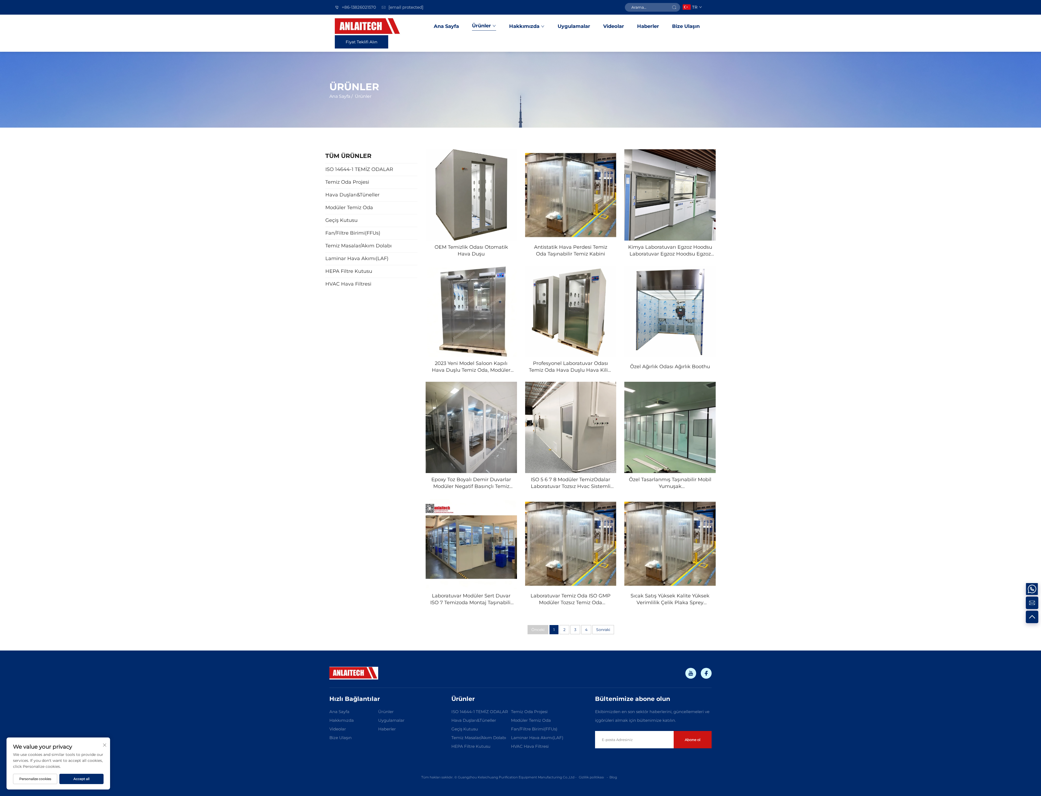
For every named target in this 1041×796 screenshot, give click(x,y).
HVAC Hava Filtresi (530, 746)
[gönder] (674, 7)
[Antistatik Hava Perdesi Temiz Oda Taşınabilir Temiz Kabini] (570, 195)
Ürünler (481, 26)
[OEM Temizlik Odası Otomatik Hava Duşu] (471, 195)
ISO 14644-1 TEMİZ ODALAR (479, 711)
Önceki (538, 629)
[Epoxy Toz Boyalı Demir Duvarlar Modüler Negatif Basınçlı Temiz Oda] (471, 427)
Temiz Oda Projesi (529, 711)
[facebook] (706, 673)
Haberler (648, 26)
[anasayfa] (368, 26)
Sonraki (603, 629)
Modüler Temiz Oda (531, 720)
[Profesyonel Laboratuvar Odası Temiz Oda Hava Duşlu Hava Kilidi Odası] (570, 311)
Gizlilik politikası (591, 777)
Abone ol (693, 739)
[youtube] (690, 673)
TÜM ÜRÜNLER (348, 156)
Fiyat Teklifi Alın (361, 41)
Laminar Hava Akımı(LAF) (537, 737)
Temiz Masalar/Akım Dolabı (478, 737)
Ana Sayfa (446, 26)
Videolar (613, 26)
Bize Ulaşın (686, 26)
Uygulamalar (574, 26)
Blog (613, 777)
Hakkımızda (524, 26)
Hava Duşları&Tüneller (473, 720)
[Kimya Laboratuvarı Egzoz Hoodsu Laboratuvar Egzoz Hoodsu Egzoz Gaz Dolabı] (670, 195)
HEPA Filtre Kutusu (470, 746)
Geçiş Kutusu (464, 729)
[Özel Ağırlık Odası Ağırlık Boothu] (670, 311)
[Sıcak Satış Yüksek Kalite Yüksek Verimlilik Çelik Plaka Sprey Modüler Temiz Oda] (670, 543)
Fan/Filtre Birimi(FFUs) (534, 729)
